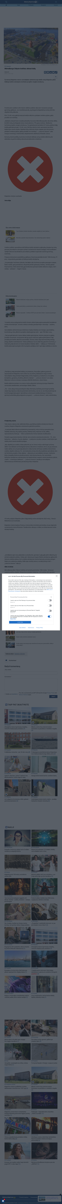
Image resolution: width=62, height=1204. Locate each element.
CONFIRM (20, 622)
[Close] (57, 576)
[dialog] (31, 602)
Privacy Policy (39, 627)
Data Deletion (22, 627)
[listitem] (31, 597)
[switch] (50, 600)
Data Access (31, 627)
